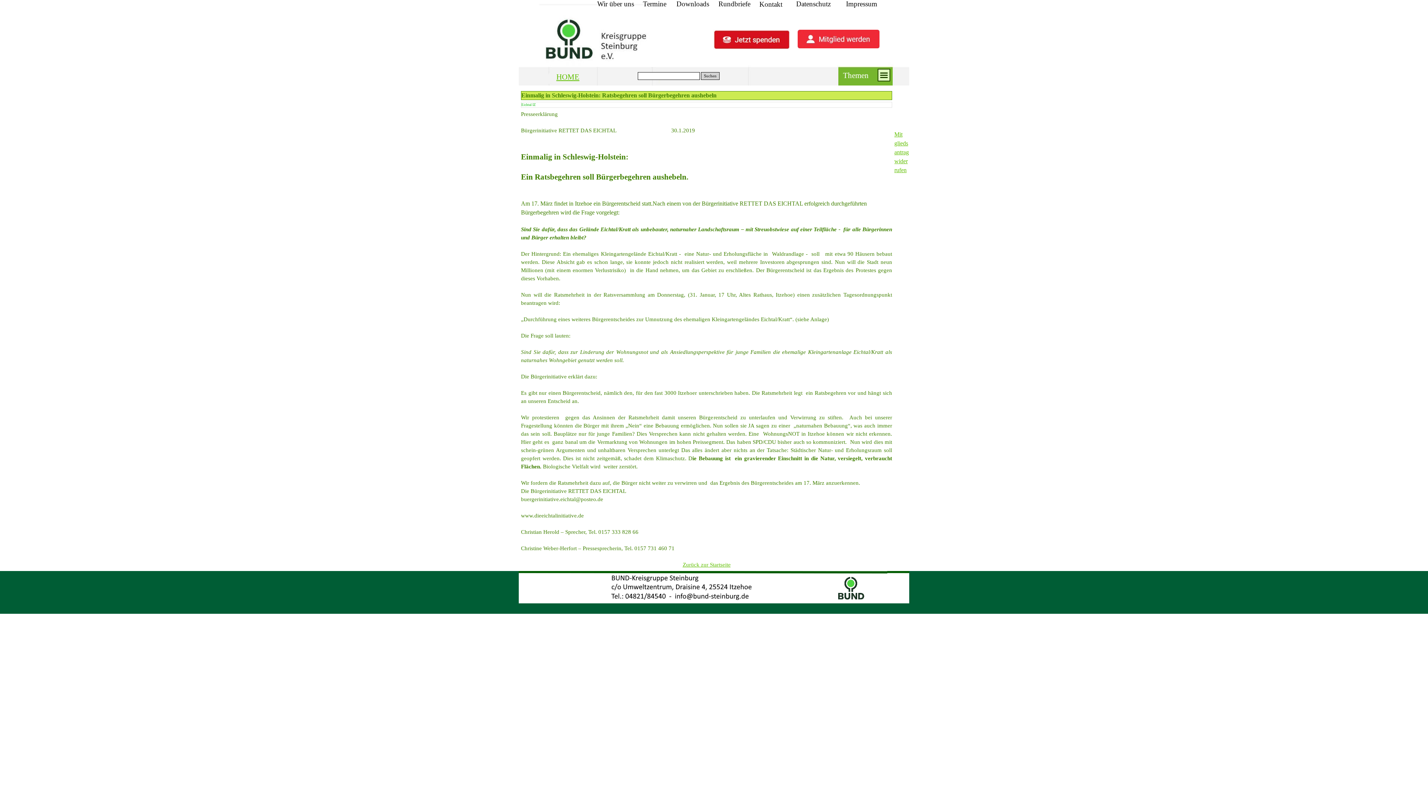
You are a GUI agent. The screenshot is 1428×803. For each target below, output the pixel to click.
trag (904, 152)
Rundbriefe (734, 4)
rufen (900, 170)
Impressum (861, 4)
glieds (901, 143)
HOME (567, 76)
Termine (654, 4)
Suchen (710, 76)
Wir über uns (615, 4)
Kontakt (770, 4)
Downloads (692, 4)
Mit (898, 134)
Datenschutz (813, 4)
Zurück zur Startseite (707, 565)
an (897, 152)
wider (901, 161)
